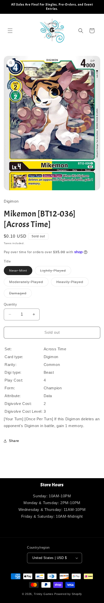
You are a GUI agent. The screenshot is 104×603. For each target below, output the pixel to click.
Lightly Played (55, 271)
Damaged (20, 294)
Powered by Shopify (68, 593)
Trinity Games (44, 593)
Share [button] (14, 441)
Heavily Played (72, 283)
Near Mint (20, 271)
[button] (10, 30)
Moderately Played (28, 283)
